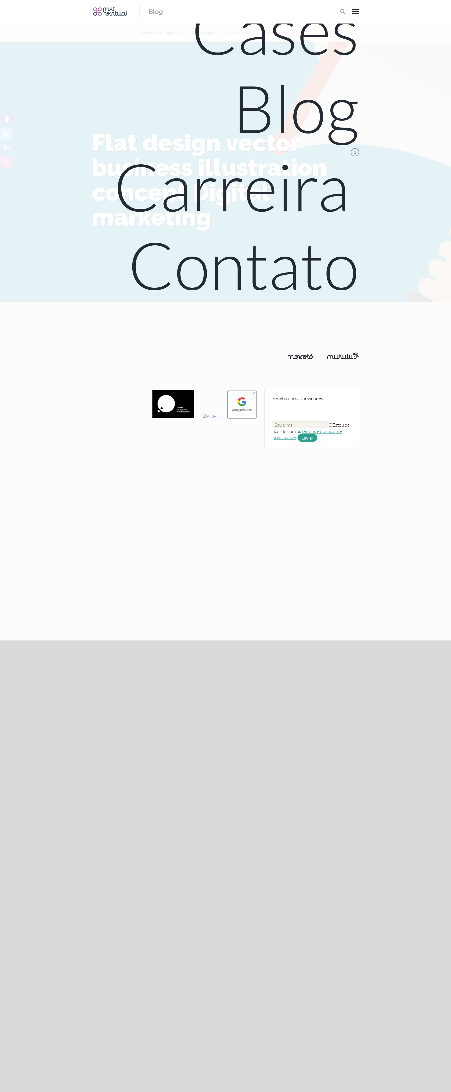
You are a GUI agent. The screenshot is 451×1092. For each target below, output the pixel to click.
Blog (156, 11)
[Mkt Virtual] (110, 11)
